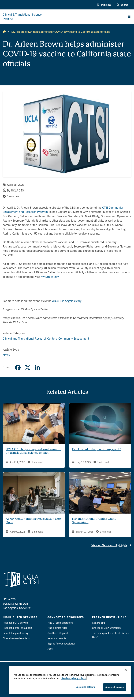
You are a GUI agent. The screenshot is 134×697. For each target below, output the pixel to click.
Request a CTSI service (15, 622)
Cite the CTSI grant (57, 633)
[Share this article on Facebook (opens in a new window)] (17, 367)
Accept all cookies (114, 686)
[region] (70, 680)
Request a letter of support (17, 627)
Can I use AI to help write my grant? (96, 449)
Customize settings (85, 686)
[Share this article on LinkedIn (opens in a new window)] (37, 367)
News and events (56, 638)
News (6, 355)
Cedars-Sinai (99, 622)
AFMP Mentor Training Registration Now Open (34, 520)
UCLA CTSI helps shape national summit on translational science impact (33, 451)
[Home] (4, 31)
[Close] (125, 670)
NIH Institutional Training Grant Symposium (94, 520)
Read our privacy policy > (73, 678)
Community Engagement (73, 338)
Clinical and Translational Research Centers (30, 338)
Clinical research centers (16, 638)
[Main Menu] (129, 17)
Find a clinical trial (57, 627)
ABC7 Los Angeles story (66, 300)
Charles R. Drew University (106, 627)
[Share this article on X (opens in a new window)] (27, 367)
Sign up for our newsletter (61, 643)
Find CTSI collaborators (60, 622)
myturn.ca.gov (50, 276)
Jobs (50, 648)
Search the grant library (15, 633)
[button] (104, 4)
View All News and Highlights (109, 545)
